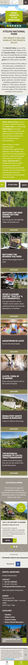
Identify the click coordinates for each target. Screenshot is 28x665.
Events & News (10, 620)
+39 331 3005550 (10, 582)
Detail (7, 540)
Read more (14, 230)
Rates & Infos (10, 617)
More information (10, 659)
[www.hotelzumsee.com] (14, 631)
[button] (25, 2)
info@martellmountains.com (14, 586)
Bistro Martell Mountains (14, 622)
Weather (8, 615)
